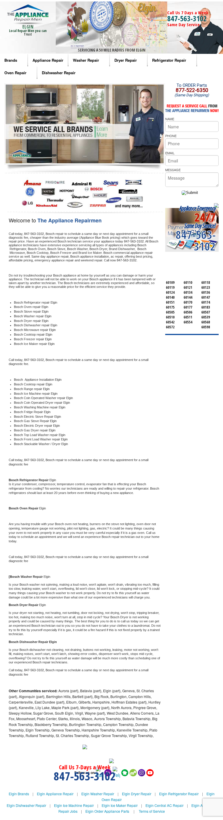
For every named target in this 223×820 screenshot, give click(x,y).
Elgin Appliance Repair (55, 793)
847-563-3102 (187, 18)
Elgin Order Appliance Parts (107, 811)
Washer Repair (86, 60)
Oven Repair (15, 72)
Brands (10, 60)
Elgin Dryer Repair (136, 793)
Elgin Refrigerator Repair (179, 793)
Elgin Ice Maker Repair (120, 805)
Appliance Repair (48, 60)
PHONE (171, 135)
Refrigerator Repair (169, 60)
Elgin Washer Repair (97, 793)
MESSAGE (173, 169)
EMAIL (170, 152)
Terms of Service (152, 811)
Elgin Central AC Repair (164, 805)
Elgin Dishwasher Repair (26, 805)
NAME (169, 118)
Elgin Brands (19, 793)
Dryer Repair (125, 60)
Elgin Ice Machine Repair (74, 805)
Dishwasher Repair (58, 72)
